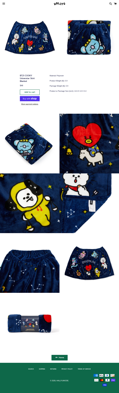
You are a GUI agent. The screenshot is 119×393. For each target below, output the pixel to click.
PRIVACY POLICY (67, 369)
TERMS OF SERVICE (84, 369)
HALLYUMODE (62, 381)
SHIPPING (42, 369)
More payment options (29, 104)
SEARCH (31, 369)
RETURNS (53, 369)
